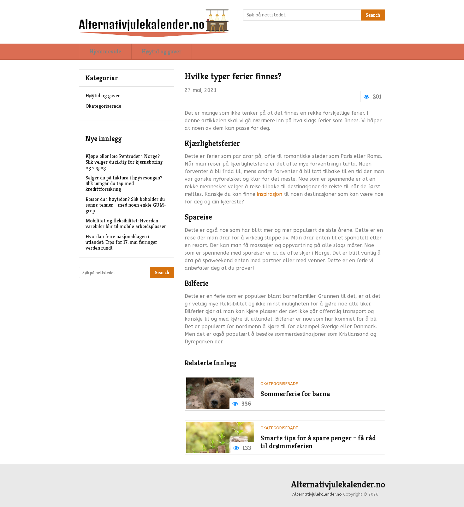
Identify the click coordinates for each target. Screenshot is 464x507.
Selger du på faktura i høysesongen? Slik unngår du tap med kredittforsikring (124, 183)
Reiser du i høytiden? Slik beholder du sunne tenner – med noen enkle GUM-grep (126, 205)
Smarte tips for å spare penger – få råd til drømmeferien (318, 442)
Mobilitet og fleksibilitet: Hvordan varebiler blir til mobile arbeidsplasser (126, 223)
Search (373, 15)
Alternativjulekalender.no (338, 484)
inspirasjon (269, 194)
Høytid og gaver (161, 51)
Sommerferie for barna (295, 394)
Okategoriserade (279, 383)
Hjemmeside (105, 51)
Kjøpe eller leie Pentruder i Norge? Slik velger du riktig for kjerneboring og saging (124, 162)
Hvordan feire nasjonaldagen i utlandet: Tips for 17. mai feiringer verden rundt (121, 242)
